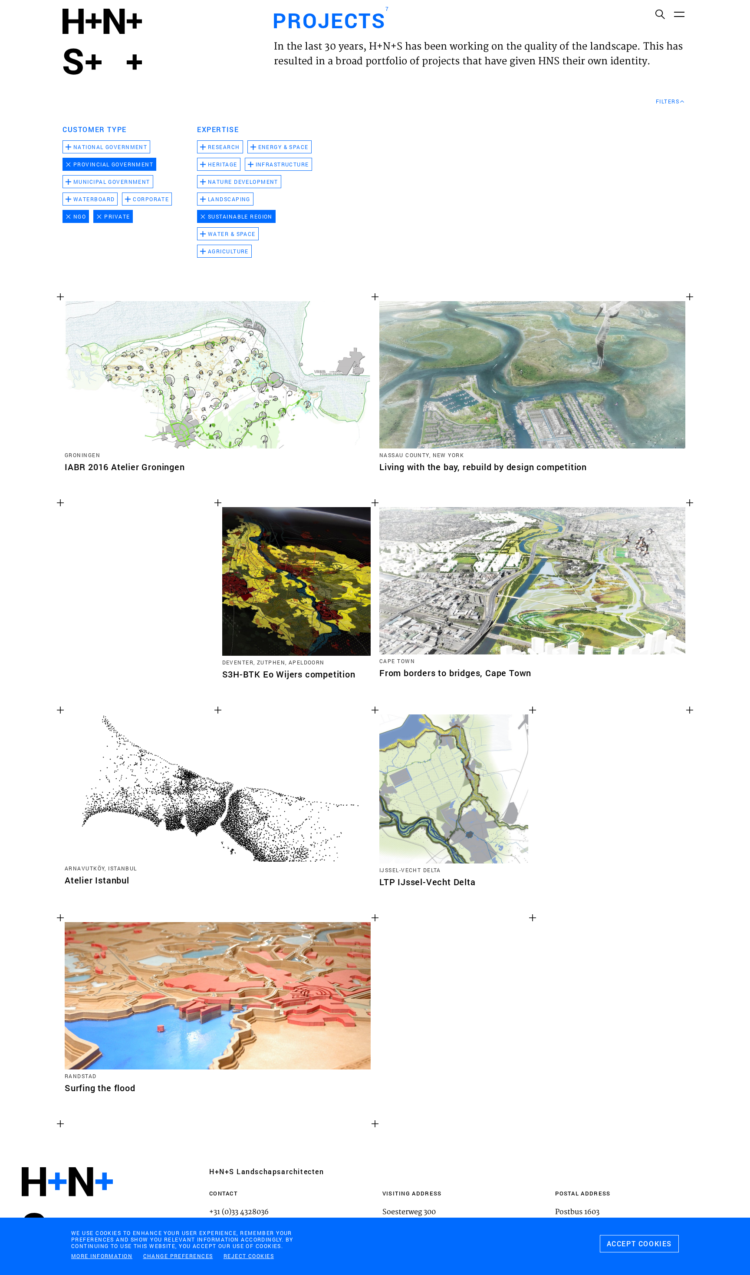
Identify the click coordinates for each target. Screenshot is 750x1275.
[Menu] (679, 14)
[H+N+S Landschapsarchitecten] (67, 1205)
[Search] (659, 14)
